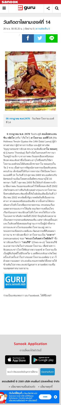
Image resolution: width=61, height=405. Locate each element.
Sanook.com (10, 2)
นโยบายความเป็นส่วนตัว (17, 400)
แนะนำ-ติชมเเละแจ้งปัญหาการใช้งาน (22, 372)
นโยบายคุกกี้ (32, 400)
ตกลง (45, 397)
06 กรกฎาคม (13, 118)
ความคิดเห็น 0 (43, 28)
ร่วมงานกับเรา (47, 372)
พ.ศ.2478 (25, 118)
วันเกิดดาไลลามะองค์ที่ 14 (27, 8)
